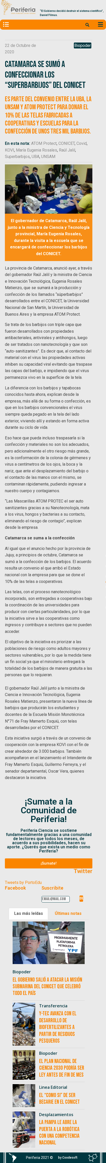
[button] (48, 863)
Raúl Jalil (67, 150)
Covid (81, 143)
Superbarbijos (17, 156)
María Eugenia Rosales (36, 150)
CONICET (66, 143)
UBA (35, 156)
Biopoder (82, 45)
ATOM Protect (44, 143)
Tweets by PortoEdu (23, 882)
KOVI (9, 150)
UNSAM (48, 156)
